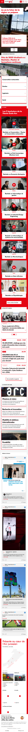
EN (23, 1)
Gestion (4, 683)
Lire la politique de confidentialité (7, 726)
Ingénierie (5, 685)
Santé (4, 686)
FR (20, 1)
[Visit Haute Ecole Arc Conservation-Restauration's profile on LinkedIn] (4, 600)
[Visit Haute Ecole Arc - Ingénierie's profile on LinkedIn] (4, 552)
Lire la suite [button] (5, 499)
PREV (12, 49)
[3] (16, 334)
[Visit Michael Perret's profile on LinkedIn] (4, 494)
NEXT (15, 49)
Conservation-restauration (8, 682)
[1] (12, 334)
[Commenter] (5, 502)
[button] (2, 1)
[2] (14, 334)
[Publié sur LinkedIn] (25, 458)
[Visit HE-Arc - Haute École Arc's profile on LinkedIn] (3, 458)
